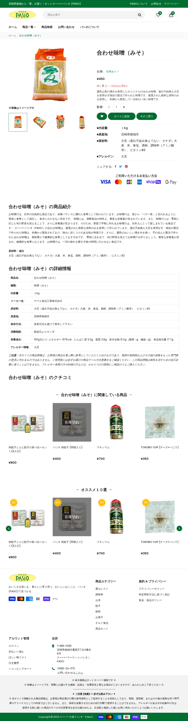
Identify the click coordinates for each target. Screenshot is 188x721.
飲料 (98, 611)
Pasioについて (139, 4)
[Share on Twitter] (120, 166)
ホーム (12, 35)
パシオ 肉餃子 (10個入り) (67, 447)
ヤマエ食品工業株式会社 (48, 301)
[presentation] (8, 528)
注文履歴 (14, 663)
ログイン (14, 646)
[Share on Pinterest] (126, 166)
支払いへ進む (16, 651)
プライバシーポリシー (151, 589)
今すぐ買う (146, 116)
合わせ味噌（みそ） (45, 278)
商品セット (101, 628)
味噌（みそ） (41, 285)
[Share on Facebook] (115, 166)
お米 (98, 600)
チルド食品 (101, 623)
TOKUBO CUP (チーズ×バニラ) (160, 447)
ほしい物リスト (18, 657)
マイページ (171, 4)
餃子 (98, 606)
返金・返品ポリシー (150, 600)
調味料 (99, 594)
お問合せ (156, 4)
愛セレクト (101, 589)
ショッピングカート (20, 668)
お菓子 (99, 617)
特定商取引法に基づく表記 (154, 594)
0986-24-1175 (66, 668)
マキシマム (103, 447)
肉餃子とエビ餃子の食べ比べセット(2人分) (28, 449)
